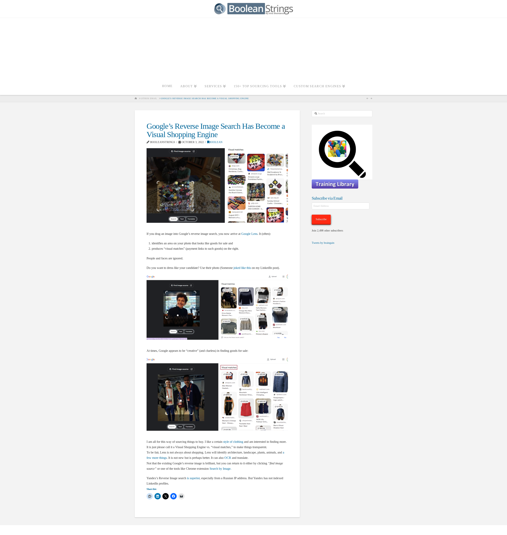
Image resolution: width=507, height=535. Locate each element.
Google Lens (249, 233)
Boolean (215, 142)
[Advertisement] (253, 47)
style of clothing (233, 441)
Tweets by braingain (323, 242)
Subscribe (321, 219)
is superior (193, 478)
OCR (227, 457)
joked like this (242, 267)
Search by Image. (220, 468)
